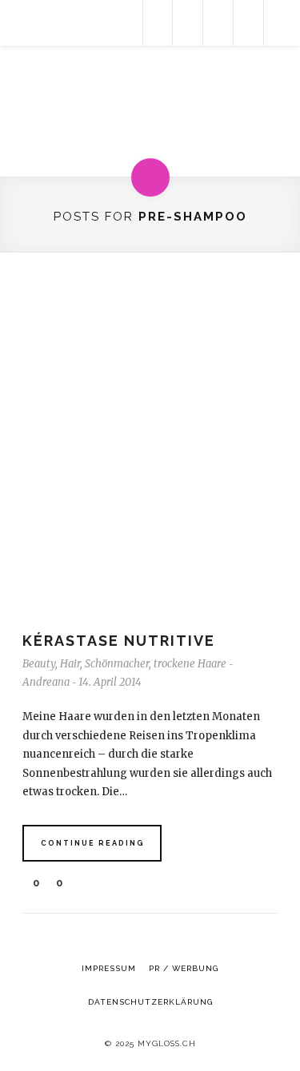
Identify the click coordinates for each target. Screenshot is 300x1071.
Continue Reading (93, 843)
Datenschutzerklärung (150, 1001)
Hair (70, 664)
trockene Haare (190, 664)
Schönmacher (117, 664)
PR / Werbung (183, 968)
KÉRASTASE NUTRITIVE (118, 640)
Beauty (38, 664)
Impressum (109, 968)
